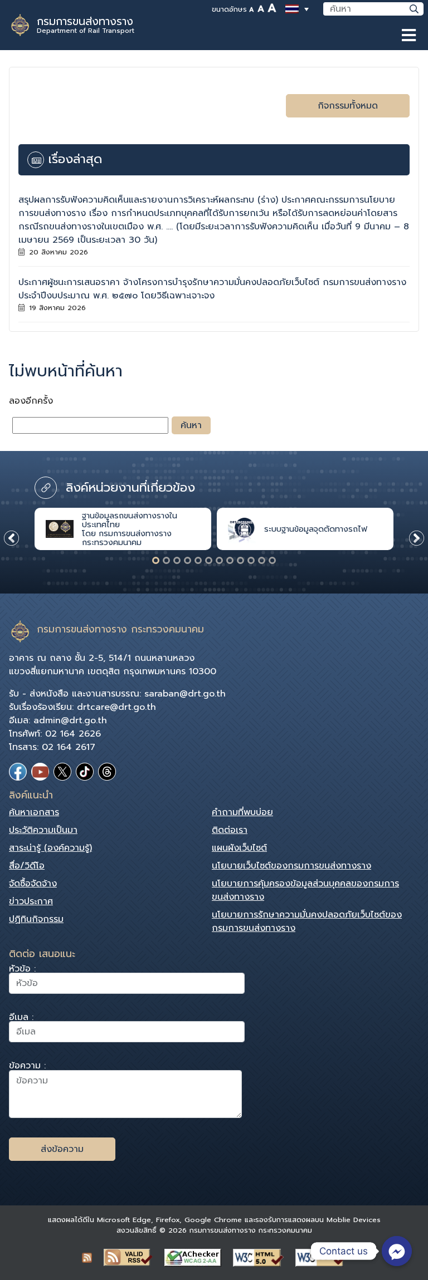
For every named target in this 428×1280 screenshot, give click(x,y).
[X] (62, 772)
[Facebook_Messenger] (397, 1251)
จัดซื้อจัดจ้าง (33, 883)
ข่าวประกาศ (31, 901)
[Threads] (107, 772)
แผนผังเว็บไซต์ (239, 848)
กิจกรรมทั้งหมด (348, 105)
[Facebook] (18, 772)
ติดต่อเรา (229, 830)
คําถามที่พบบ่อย (242, 812)
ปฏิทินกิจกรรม (36, 919)
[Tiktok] (85, 772)
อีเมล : (21, 1018)
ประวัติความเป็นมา (43, 830)
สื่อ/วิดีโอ (27, 865)
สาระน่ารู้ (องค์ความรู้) (50, 848)
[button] (155, 560)
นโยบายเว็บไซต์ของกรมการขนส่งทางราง (291, 865)
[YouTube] (40, 772)
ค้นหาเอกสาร (34, 812)
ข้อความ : (27, 1067)
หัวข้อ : (22, 970)
